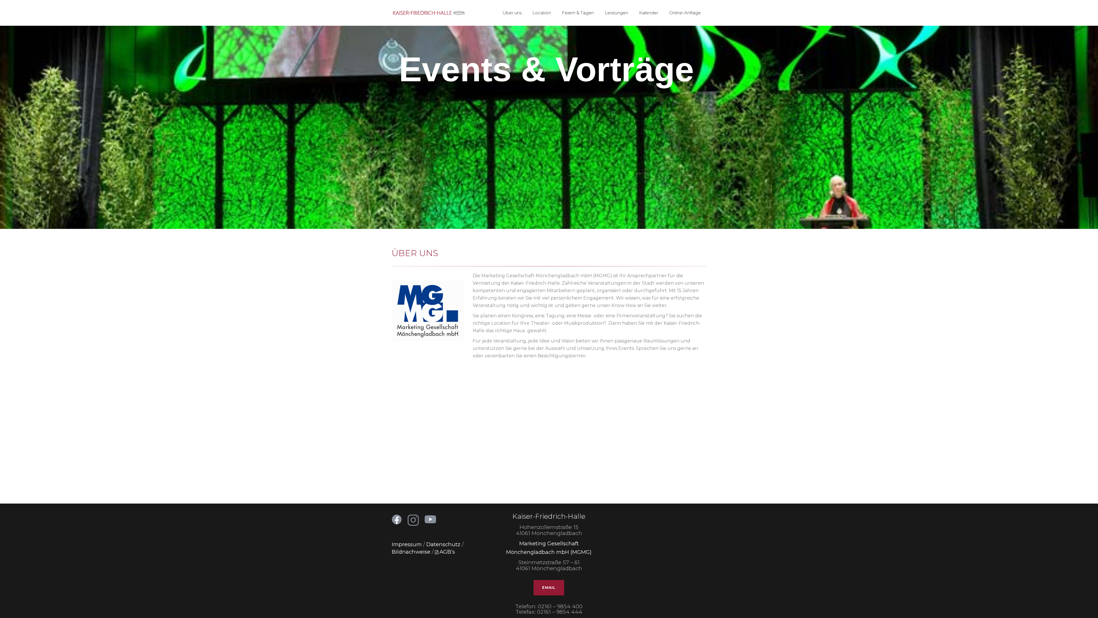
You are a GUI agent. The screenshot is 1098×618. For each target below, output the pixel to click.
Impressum (407, 544)
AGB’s (447, 551)
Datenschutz (443, 544)
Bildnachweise (411, 551)
